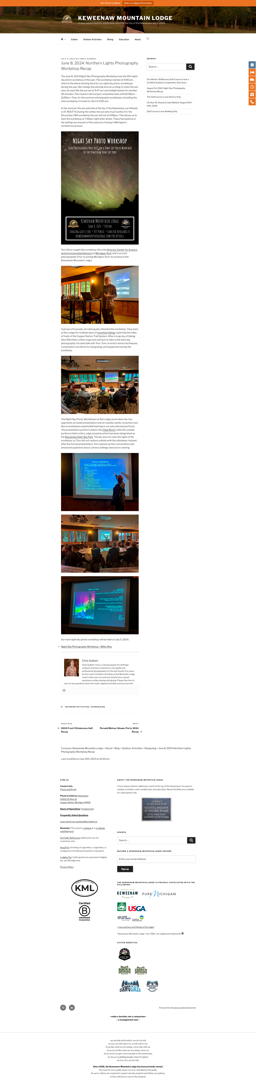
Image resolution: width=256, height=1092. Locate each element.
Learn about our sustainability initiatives (78, 821)
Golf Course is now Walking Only (162, 111)
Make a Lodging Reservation (138, 3)
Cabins (74, 39)
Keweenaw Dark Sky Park (79, 437)
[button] (148, 39)
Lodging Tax (66, 857)
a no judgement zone (128, 1019)
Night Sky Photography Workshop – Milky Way (86, 646)
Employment (88, 809)
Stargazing (98, 707)
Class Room (109, 429)
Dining (110, 39)
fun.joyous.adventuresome (183, 1007)
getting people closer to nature (133, 1057)
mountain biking (106, 332)
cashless (87, 828)
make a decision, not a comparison (128, 1016)
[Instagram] (64, 690)
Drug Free (64, 847)
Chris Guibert (87, 59)
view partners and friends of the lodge (136, 927)
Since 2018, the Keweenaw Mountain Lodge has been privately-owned (128, 1066)
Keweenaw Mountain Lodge (125, 18)
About (138, 39)
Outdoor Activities (92, 39)
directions (83, 795)
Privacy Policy (66, 867)
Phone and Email (68, 789)
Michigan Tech (103, 253)
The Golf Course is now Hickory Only (164, 97)
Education (124, 39)
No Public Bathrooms (70, 838)
